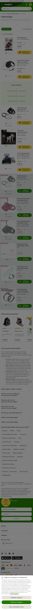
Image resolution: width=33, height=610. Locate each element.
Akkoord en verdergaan (16, 602)
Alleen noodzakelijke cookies (16, 607)
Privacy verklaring (14, 593)
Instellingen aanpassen (16, 597)
